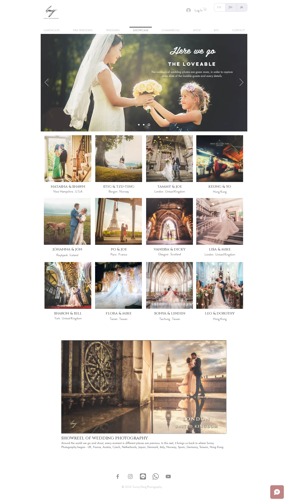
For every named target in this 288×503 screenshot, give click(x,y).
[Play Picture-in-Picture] (213, 427)
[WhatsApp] (155, 476)
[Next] (241, 83)
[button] (205, 9)
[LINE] (143, 476)
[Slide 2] (144, 125)
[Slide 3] (149, 125)
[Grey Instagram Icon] (130, 476)
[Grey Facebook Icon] (117, 476)
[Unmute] (74, 427)
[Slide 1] (139, 125)
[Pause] (67, 427)
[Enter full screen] (220, 427)
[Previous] (46, 83)
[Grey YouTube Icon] (168, 476)
